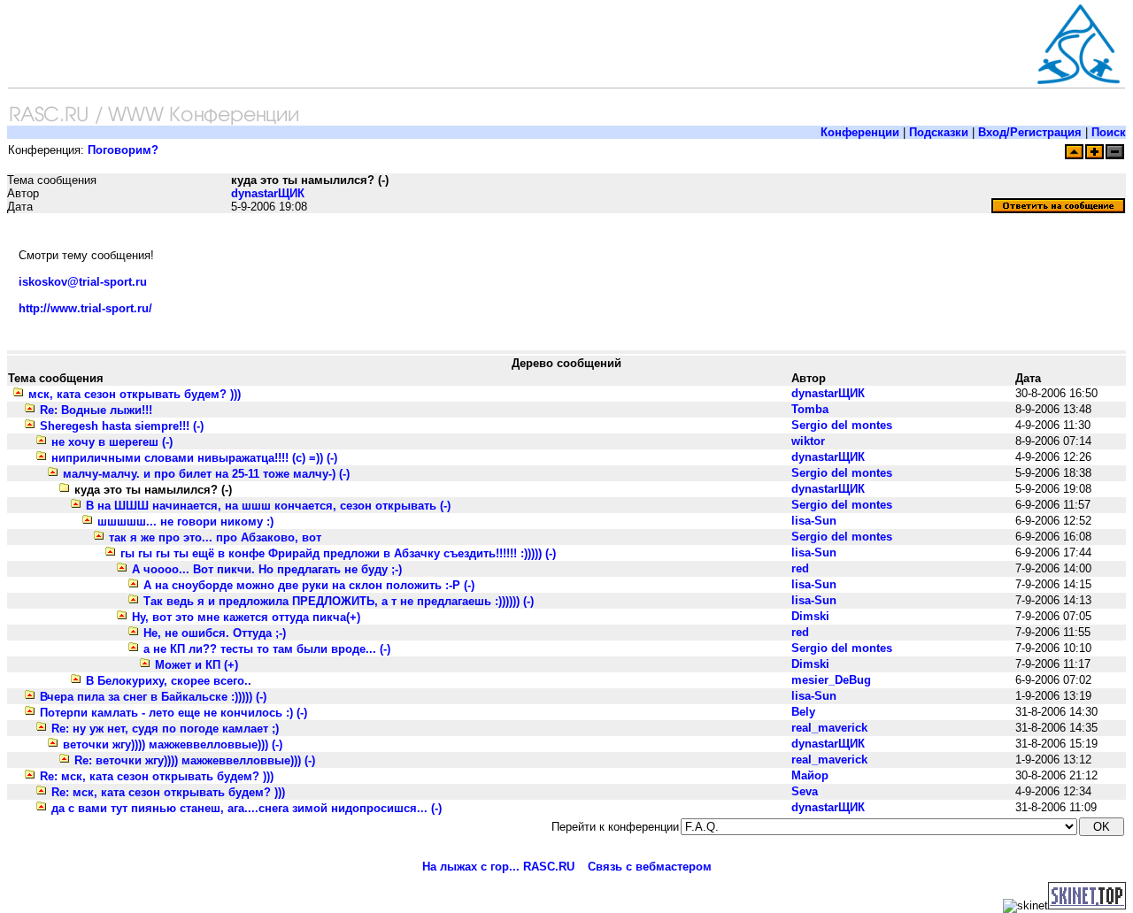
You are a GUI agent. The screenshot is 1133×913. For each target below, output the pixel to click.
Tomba (810, 409)
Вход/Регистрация (1030, 132)
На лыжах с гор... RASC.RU (498, 866)
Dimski (810, 616)
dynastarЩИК (267, 193)
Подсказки (938, 132)
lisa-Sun (813, 520)
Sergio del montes (841, 425)
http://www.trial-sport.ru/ (85, 308)
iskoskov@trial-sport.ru (83, 281)
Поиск (1108, 132)
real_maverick (829, 727)
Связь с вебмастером (650, 866)
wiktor (808, 441)
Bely (803, 711)
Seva (804, 791)
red (800, 568)
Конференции (860, 132)
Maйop (810, 775)
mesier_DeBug (831, 680)
